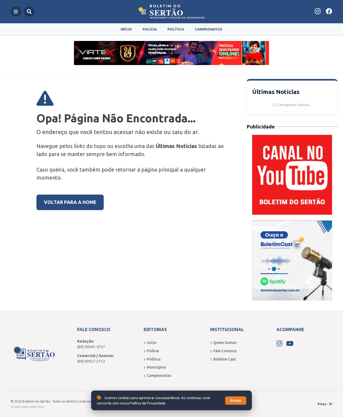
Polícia (150, 29)
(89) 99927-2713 (91, 361)
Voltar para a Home (70, 202)
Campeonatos (208, 29)
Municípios (156, 367)
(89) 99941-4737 (91, 347)
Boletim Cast (224, 359)
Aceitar (235, 401)
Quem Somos (224, 342)
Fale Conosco (225, 351)
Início (126, 29)
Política (175, 29)
